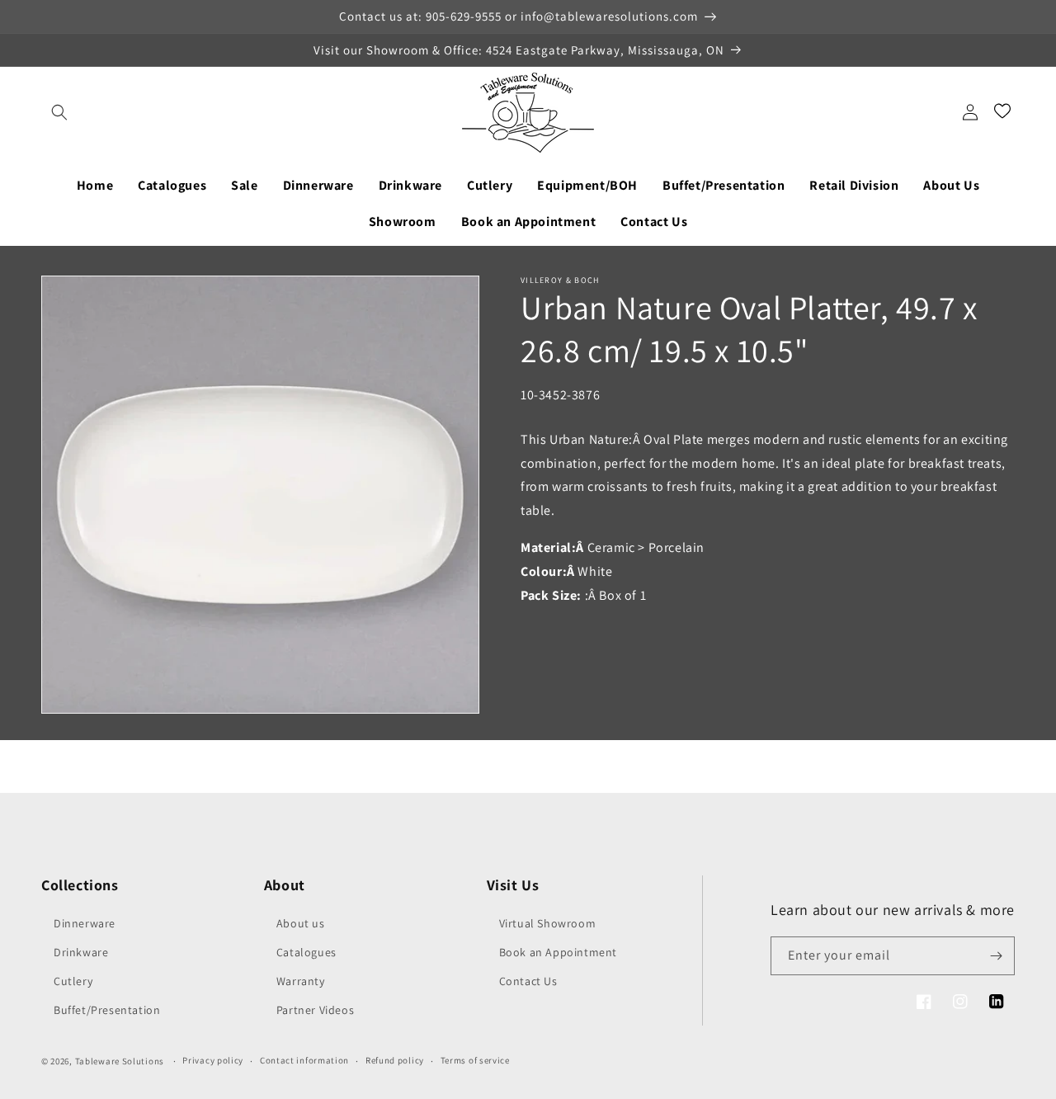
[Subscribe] (996, 955)
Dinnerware (85, 923)
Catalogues (306, 952)
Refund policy (394, 1060)
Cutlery (73, 981)
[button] (59, 112)
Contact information (304, 1060)
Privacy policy (212, 1060)
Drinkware (81, 952)
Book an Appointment (558, 952)
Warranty (300, 981)
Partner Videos (315, 1009)
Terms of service (475, 1060)
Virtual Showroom (547, 923)
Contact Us (528, 981)
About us (300, 923)
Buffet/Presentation (107, 1009)
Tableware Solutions (119, 1061)
